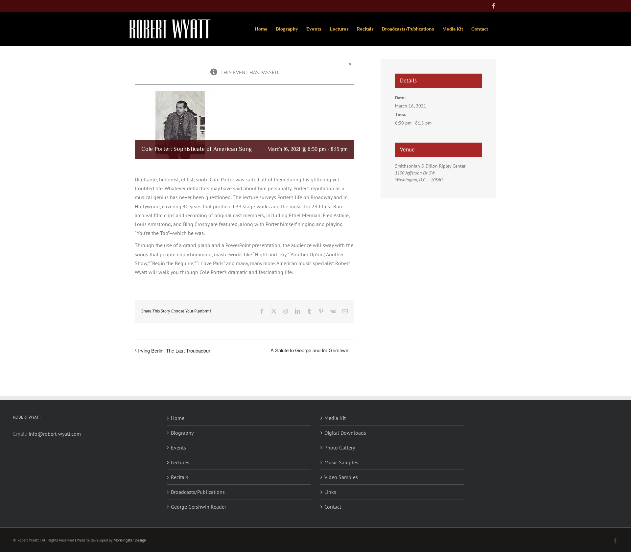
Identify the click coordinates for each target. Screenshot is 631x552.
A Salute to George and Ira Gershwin (309, 350)
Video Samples (341, 477)
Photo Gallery (339, 447)
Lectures (180, 462)
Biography (182, 432)
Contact (332, 506)
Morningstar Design (130, 540)
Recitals (179, 477)
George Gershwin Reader (198, 506)
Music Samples (341, 462)
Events (178, 447)
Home (177, 418)
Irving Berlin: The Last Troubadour (174, 350)
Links (330, 492)
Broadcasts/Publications (198, 492)
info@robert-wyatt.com (55, 433)
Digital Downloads (345, 432)
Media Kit (335, 418)
